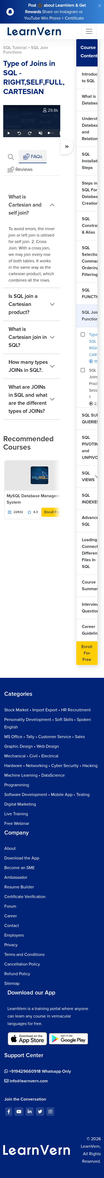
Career (10, 916)
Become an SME (19, 867)
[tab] (11, 156)
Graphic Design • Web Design (31, 746)
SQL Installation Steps (90, 161)
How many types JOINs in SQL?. (28, 366)
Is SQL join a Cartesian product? (23, 304)
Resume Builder (19, 887)
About (10, 848)
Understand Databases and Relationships (90, 128)
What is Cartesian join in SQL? (28, 337)
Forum (10, 906)
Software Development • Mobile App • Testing (47, 794)
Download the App (21, 858)
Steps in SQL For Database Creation (90, 193)
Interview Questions (90, 608)
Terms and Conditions (24, 954)
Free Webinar (16, 823)
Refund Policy (17, 974)
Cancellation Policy (22, 964)
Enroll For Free (56, 512)
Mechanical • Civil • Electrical (31, 756)
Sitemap (11, 983)
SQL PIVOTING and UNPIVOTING (90, 447)
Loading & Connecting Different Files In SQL (90, 553)
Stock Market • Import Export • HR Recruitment (47, 710)
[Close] (99, 5)
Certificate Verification (25, 896)
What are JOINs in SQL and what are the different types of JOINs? (28, 399)
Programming (16, 785)
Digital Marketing (20, 804)
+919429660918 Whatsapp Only (39, 1071)
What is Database (90, 100)
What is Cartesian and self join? (25, 205)
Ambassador (15, 877)
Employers (14, 935)
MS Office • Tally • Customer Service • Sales (44, 736)
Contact (11, 925)
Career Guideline (90, 630)
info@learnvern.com (28, 1081)
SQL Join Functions (90, 316)
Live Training (16, 814)
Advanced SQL (90, 521)
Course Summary (90, 585)
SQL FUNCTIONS (90, 293)
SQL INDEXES (90, 499)
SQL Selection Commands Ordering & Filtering (90, 261)
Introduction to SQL (90, 78)
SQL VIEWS (88, 476)
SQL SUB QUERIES (90, 419)
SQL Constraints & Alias (90, 225)
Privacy (11, 945)
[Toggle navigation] (89, 31)
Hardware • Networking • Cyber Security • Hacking (51, 765)
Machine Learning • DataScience (34, 775)
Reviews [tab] (24, 169)
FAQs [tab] (36, 156)
